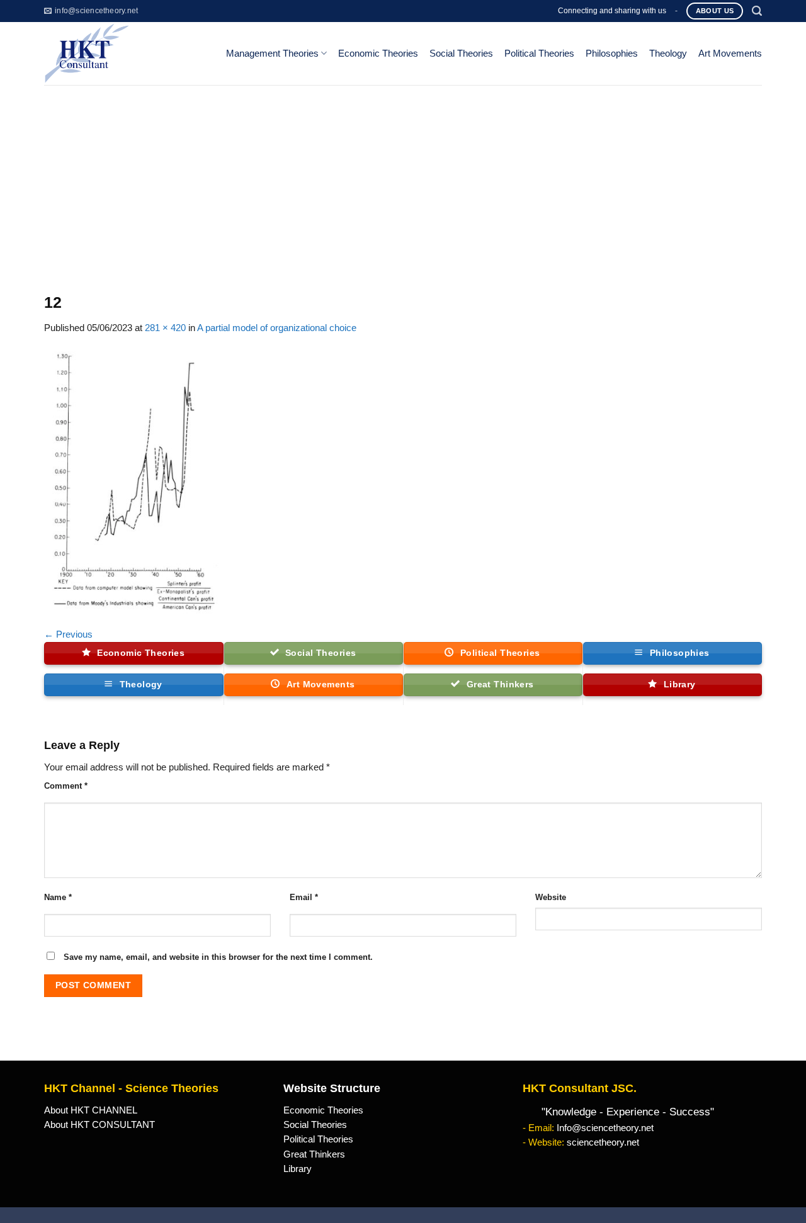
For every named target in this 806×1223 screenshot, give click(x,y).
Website (550, 897)
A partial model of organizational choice (276, 328)
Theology (668, 53)
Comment (66, 786)
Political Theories (539, 53)
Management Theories (272, 53)
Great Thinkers (314, 1154)
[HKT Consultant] (125, 53)
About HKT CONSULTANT (99, 1125)
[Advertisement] (403, 179)
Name (58, 897)
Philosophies (612, 53)
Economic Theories (378, 53)
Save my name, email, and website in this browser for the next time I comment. (218, 957)
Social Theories (461, 53)
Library (297, 1169)
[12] (132, 481)
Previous (68, 634)
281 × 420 (165, 328)
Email (304, 897)
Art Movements (730, 53)
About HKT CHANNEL (90, 1110)
